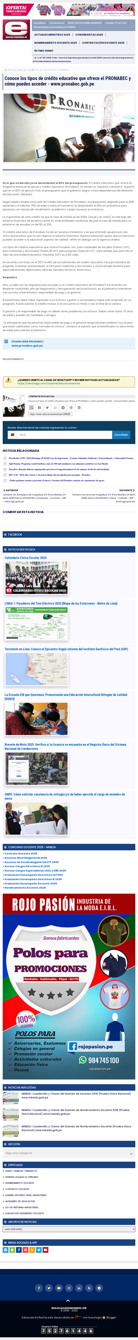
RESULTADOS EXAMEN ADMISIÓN (84, 22)
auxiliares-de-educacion (20, 1201)
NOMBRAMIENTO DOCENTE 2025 (55, 42)
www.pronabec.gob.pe (27, 345)
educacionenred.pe (13, 359)
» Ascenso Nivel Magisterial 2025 (25, 858)
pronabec (63, 69)
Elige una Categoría (19, 1153)
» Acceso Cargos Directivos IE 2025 (26, 866)
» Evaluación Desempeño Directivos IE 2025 (32, 879)
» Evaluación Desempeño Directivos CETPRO (33, 875)
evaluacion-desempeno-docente (24, 1213)
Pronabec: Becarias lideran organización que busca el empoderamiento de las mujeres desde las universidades (59, 469)
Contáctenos (56, 22)
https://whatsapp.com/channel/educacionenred (49, 383)
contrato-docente (17, 1189)
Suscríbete (39, 22)
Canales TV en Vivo (115, 22)
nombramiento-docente (19, 1182)
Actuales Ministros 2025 (52, 34)
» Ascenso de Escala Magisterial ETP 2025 (31, 862)
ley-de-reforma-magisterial (21, 1207)
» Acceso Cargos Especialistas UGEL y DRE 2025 (34, 870)
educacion (50, 69)
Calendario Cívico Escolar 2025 (26, 558)
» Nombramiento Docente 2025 (24, 887)
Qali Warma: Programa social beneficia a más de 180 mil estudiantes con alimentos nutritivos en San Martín (58, 464)
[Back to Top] (68, 1300)
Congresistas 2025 (89, 34)
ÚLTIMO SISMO (43, 50)
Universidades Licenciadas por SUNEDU (55, 27)
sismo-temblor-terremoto (21, 1170)
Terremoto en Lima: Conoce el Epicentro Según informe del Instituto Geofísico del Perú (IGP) (66, 649)
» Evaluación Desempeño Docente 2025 (30, 883)
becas (39, 69)
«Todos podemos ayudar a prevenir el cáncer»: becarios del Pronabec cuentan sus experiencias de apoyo (56, 480)
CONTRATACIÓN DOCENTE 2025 (103, 42)
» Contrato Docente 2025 (20, 853)
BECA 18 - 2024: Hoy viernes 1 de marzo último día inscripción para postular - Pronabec (49, 475)
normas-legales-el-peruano (21, 1177)
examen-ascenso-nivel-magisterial (25, 1195)
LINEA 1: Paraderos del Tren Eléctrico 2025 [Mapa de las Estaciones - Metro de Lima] (61, 603)
